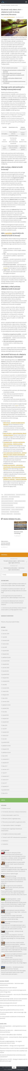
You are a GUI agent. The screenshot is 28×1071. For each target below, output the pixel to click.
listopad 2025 (5, 654)
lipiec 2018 (4, 756)
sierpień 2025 (5, 664)
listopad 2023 (5, 694)
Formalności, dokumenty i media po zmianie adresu (14, 811)
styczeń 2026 (5, 650)
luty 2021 (4, 739)
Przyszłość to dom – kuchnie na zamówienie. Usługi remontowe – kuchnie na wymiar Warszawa (14, 444)
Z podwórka (5, 844)
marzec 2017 (5, 779)
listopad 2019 (5, 749)
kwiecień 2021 (5, 732)
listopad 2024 (5, 677)
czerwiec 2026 (5, 633)
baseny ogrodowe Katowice (9, 494)
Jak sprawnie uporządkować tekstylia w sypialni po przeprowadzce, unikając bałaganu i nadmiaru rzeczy (16, 955)
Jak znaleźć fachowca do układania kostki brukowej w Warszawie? (14, 82)
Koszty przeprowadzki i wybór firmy (10, 815)
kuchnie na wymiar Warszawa (7, 505)
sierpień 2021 (5, 722)
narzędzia (8, 233)
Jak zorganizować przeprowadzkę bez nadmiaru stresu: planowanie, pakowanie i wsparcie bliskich (14, 887)
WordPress (10, 1069)
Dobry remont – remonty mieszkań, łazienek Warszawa (5, 543)
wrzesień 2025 (5, 661)
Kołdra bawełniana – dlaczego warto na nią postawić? (12, 1045)
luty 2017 (4, 783)
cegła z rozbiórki (5, 496)
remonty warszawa (5, 511)
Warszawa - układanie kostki (7, 513)
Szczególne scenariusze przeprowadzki (11, 834)
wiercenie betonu (17, 513)
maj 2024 (4, 684)
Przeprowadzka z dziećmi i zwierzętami (11, 825)
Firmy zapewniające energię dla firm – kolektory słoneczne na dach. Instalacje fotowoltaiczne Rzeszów (14, 454)
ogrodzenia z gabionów (6, 509)
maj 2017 (4, 773)
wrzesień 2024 (5, 681)
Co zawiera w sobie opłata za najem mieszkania (11, 1034)
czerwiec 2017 (5, 769)
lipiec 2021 (4, 725)
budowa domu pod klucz (20, 494)
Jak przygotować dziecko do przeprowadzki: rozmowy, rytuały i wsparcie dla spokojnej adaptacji (15, 864)
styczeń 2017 (5, 786)
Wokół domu (14, 5)
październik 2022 (6, 705)
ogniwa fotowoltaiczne (20, 507)
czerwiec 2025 (5, 667)
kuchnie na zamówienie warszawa (8, 507)
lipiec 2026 (4, 630)
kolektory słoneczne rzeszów (20, 501)
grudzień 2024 (5, 674)
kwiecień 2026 (5, 640)
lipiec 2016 (4, 793)
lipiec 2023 (4, 698)
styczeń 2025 (5, 671)
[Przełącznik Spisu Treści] (23, 68)
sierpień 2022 (5, 708)
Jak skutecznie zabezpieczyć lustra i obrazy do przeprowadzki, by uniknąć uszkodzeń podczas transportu (12, 602)
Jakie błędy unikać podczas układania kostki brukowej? (12, 79)
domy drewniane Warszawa (14, 496)
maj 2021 (4, 728)
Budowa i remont (5, 5)
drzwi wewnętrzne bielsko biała (7, 498)
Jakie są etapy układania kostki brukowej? (12, 73)
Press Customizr (20, 1069)
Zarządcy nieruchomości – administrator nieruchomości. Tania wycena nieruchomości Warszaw (14, 467)
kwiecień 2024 (5, 688)
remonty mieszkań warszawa (17, 509)
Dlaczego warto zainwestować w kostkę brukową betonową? (14, 71)
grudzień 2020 (5, 742)
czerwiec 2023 (5, 701)
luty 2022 (4, 711)
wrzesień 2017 (5, 759)
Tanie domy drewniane (14, 511)
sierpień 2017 (5, 762)
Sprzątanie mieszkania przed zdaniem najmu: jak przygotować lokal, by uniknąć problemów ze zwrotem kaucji (14, 590)
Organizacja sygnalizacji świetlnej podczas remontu (12, 1009)
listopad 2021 (5, 718)
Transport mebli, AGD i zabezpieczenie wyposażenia (14, 837)
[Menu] (26, 2)
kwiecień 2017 (5, 776)
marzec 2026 (5, 644)
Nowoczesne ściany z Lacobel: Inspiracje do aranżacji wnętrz (14, 1048)
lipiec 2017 (4, 766)
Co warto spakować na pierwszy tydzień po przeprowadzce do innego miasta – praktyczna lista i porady (15, 912)
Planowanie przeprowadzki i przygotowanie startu (14, 822)
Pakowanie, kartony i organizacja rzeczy (11, 818)
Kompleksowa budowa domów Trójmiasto (9, 503)
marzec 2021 (5, 735)
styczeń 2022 (5, 715)
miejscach (5, 268)
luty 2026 (4, 647)
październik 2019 (6, 752)
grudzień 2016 (5, 790)
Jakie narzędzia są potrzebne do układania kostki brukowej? (13, 75)
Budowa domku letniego (10, 876)
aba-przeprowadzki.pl (9, 17)
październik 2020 (6, 745)
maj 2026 (4, 637)
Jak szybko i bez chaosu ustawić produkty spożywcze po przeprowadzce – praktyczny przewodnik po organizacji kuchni (15, 944)
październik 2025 (6, 657)
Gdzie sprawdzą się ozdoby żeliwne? (8, 1003)
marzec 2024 (5, 691)
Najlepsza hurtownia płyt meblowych (8, 987)
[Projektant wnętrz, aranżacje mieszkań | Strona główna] (11, 2)
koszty (16, 405)
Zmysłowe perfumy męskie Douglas (9, 873)
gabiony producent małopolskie (7, 501)
